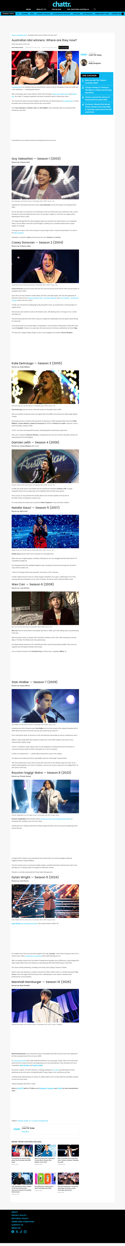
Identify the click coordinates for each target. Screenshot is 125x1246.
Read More (25, 1131)
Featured (25, 13)
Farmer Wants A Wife (102, 13)
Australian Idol (21, 35)
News (28, 9)
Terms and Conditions (22, 1222)
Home (14, 35)
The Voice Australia (50, 298)
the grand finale (68, 101)
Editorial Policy (20, 1218)
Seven (36, 1120)
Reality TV (41, 9)
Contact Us (17, 1225)
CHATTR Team (95, 55)
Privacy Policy (19, 1215)
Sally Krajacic (95, 63)
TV (18, 13)
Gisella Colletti (38, 1065)
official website (19, 233)
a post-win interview (19, 1060)
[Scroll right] (122, 13)
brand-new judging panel (61, 94)
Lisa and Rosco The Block (61, 13)
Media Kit (16, 1228)
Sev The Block (87, 13)
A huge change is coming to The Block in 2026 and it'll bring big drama (98, 90)
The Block (56, 9)
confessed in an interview (33, 956)
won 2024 (24, 923)
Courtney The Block (43, 13)
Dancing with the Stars (35, 298)
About (14, 1212)
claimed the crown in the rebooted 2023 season (55, 819)
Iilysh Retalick (24, 1065)
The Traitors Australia (78, 9)
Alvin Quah (76, 13)
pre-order (56, 1070)
